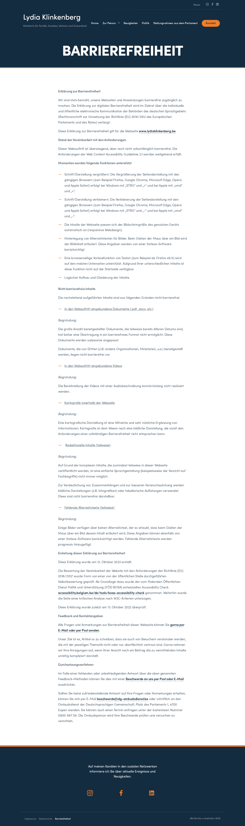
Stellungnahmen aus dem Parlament (175, 23)
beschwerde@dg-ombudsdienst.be (122, 698)
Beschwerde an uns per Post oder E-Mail (155, 679)
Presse (197, 4)
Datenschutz (45, 818)
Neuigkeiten (131, 23)
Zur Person (109, 23)
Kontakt (211, 23)
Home (94, 23)
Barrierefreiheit (62, 818)
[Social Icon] (207, 4)
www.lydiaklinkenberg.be (157, 131)
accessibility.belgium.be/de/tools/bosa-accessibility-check (101, 592)
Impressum (30, 818)
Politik (145, 23)
